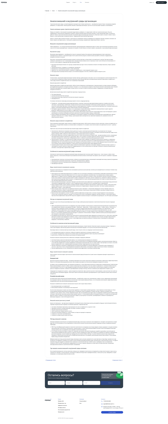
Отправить (110, 382)
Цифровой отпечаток (62, 405)
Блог (81, 2)
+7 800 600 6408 (107, 401)
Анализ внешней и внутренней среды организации (71, 10)
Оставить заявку (112, 412)
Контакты (87, 2)
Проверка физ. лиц (62, 403)
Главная (68, 2)
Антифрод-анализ (62, 407)
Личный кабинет (83, 401)
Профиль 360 (61, 401)
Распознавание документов (64, 409)
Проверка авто (61, 412)
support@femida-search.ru (108, 403)
